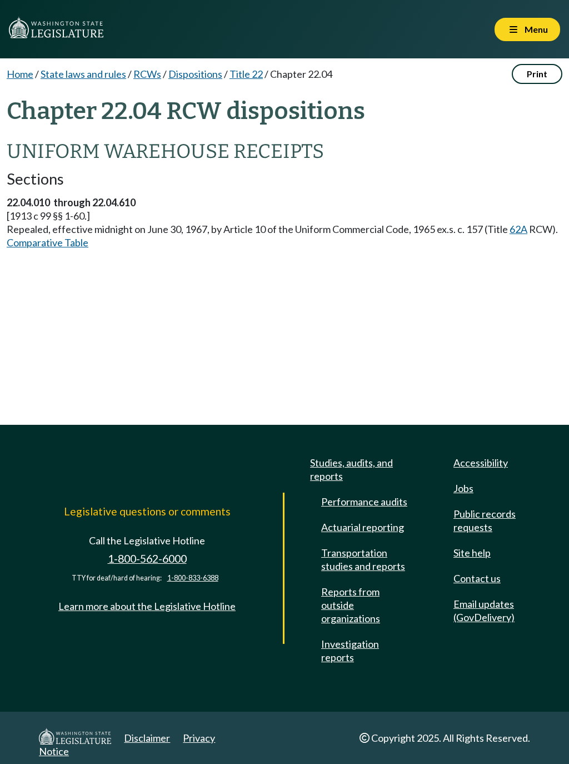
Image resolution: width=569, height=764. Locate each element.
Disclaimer (147, 738)
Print (537, 73)
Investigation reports (350, 650)
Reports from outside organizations (350, 605)
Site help (472, 553)
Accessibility (480, 463)
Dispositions (195, 74)
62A (518, 229)
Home (20, 74)
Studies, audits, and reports (351, 469)
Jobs (463, 488)
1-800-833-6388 (192, 578)
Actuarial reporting (362, 527)
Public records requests (484, 520)
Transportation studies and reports (363, 559)
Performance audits (364, 501)
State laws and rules (83, 74)
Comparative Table (47, 242)
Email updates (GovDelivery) (484, 610)
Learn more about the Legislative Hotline (147, 606)
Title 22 (246, 74)
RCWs (147, 74)
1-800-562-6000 (147, 558)
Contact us (477, 578)
